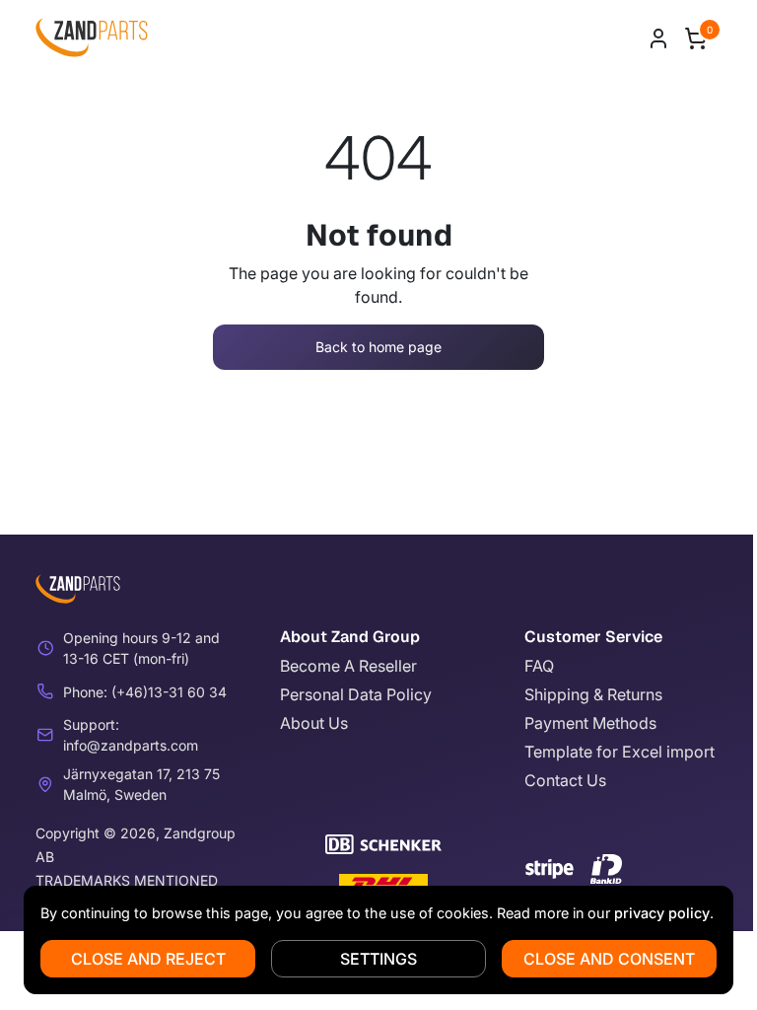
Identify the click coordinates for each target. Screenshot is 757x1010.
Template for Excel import (619, 751)
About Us (314, 723)
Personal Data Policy (356, 694)
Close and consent (609, 959)
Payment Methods (590, 723)
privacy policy (662, 912)
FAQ (539, 666)
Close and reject (148, 959)
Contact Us (565, 780)
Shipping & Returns (593, 694)
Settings (378, 959)
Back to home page (378, 346)
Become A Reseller (348, 666)
